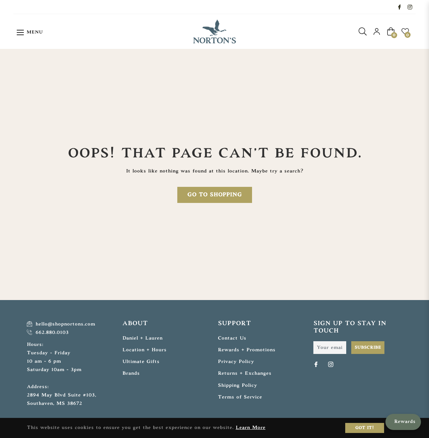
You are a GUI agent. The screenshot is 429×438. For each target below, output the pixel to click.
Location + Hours (144, 350)
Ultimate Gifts (141, 361)
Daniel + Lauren (142, 338)
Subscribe (368, 348)
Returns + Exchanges (244, 373)
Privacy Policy (236, 361)
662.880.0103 (51, 332)
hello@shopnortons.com (64, 324)
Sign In (376, 31)
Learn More (250, 427)
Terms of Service (240, 397)
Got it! (364, 428)
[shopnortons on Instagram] (410, 6)
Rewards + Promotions (246, 350)
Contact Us (232, 338)
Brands (131, 373)
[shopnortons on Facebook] (399, 6)
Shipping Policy (237, 385)
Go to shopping (214, 195)
